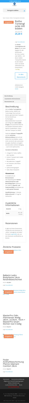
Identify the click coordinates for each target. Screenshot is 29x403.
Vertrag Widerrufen (13, 387)
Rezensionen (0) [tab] (9, 101)
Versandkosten (21, 42)
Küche (7, 18)
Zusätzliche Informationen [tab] (12, 99)
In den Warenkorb (21, 75)
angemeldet (14, 234)
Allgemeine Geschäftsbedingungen (13, 381)
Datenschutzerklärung (17, 379)
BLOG (20, 385)
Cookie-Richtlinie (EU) (11, 385)
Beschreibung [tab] (9, 96)
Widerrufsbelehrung (13, 383)
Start (4, 18)
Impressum (6, 379)
